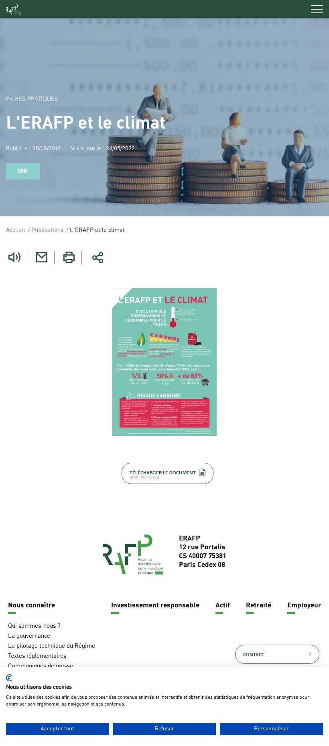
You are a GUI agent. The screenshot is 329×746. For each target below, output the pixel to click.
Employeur (304, 605)
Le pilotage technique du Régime (51, 646)
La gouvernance (29, 636)
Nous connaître (31, 605)
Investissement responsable (155, 605)
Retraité (258, 605)
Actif (222, 605)
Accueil (15, 231)
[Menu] (317, 9)
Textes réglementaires (37, 656)
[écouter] (14, 257)
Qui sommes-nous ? (34, 626)
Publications (47, 231)
